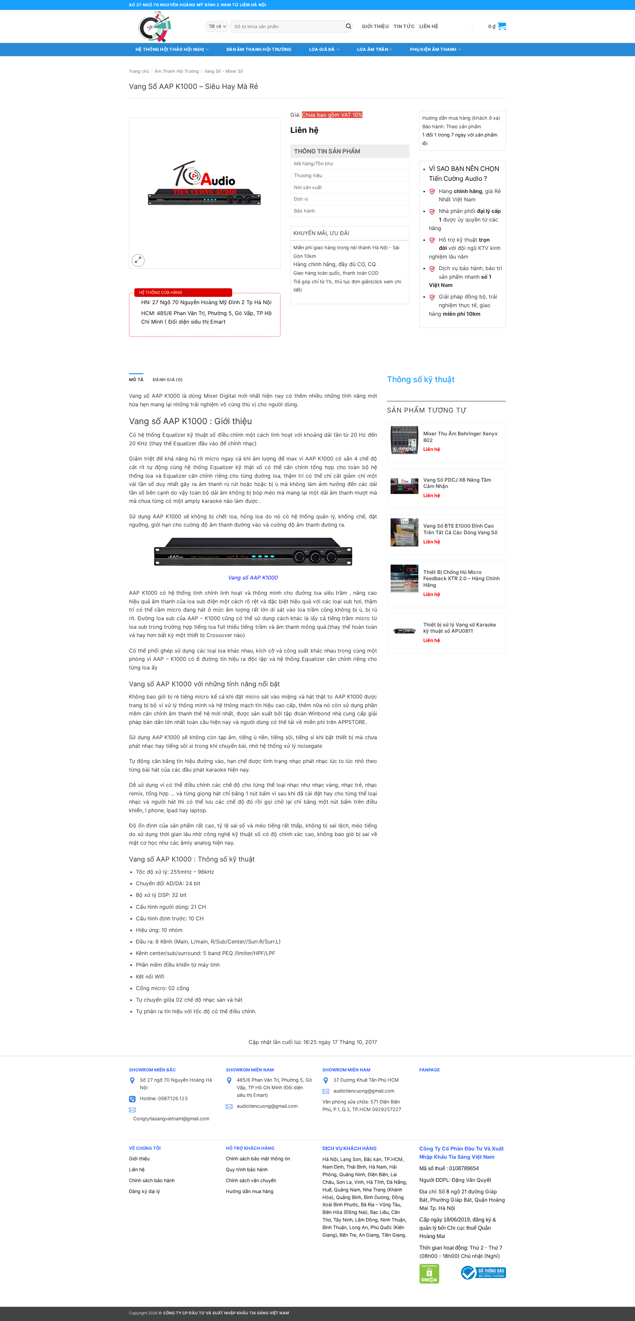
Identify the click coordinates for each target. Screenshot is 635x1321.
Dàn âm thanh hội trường (259, 49)
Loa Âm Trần (372, 49)
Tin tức (404, 26)
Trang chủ (139, 71)
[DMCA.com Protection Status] (429, 1273)
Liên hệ (428, 26)
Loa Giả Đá (322, 49)
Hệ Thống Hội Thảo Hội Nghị (170, 49)
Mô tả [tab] (136, 379)
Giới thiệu (375, 26)
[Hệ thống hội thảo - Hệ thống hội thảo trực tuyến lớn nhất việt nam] (162, 26)
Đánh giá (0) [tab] (168, 379)
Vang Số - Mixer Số (223, 71)
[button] (497, 26)
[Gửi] (348, 26)
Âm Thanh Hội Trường (177, 71)
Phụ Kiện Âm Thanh (433, 49)
